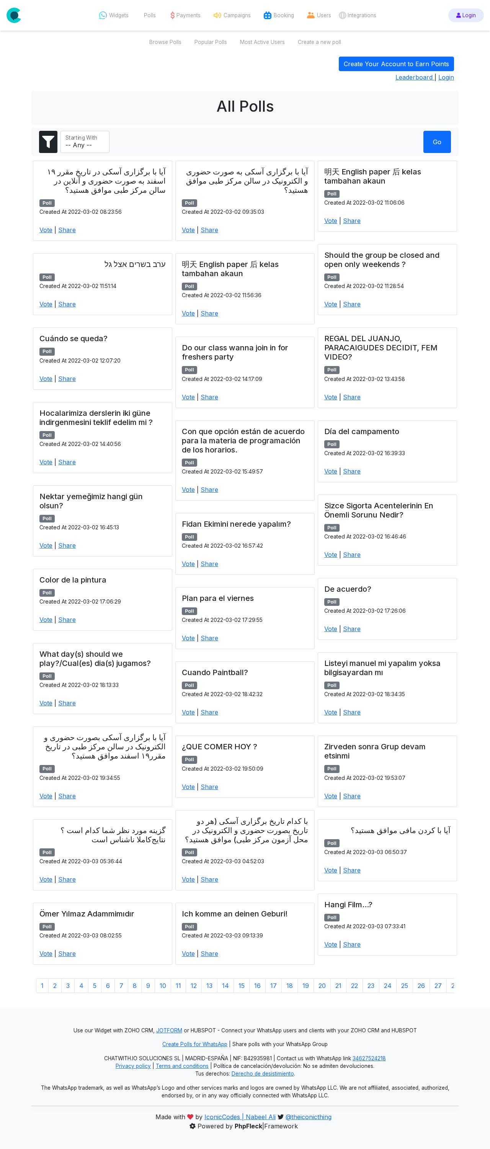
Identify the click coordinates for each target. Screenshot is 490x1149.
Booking (284, 15)
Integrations (362, 15)
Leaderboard (414, 77)
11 (178, 986)
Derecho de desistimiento (263, 1074)
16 (257, 986)
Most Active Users (262, 42)
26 (421, 986)
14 (225, 986)
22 (354, 986)
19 (305, 986)
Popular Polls (210, 42)
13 (209, 986)
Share (67, 230)
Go (437, 142)
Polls (150, 15)
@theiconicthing (309, 1117)
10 (163, 986)
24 (388, 986)
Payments (188, 15)
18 (289, 986)
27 (438, 986)
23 (371, 986)
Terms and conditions (182, 1066)
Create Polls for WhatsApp (194, 1044)
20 (322, 986)
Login (468, 15)
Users (324, 15)
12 (194, 986)
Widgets (119, 15)
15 (241, 986)
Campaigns (237, 15)
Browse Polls (165, 42)
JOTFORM (169, 1030)
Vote (45, 230)
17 (273, 986)
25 (404, 986)
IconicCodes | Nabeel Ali (240, 1117)
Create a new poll (319, 42)
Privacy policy (133, 1066)
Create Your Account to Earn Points (396, 64)
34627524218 (369, 1058)
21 (338, 986)
